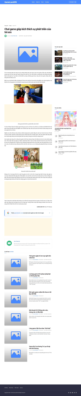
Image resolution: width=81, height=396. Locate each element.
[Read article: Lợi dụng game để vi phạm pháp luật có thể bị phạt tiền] (15, 281)
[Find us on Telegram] (70, 392)
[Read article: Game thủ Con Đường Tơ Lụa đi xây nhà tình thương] (15, 354)
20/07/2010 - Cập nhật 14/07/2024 (25, 35)
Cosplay (47, 2)
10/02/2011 (41, 350)
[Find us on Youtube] (72, 392)
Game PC (14, 25)
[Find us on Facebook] (68, 392)
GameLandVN (10, 2)
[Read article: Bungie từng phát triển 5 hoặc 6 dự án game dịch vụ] (58, 67)
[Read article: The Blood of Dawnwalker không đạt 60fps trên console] (58, 53)
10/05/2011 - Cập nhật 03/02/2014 (45, 330)
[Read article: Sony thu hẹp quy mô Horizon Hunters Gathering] (58, 81)
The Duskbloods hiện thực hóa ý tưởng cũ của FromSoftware (69, 73)
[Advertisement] (40, 15)
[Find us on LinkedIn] (76, 392)
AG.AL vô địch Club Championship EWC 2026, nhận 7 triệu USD (69, 59)
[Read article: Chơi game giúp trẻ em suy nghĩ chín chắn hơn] (15, 263)
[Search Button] (75, 2)
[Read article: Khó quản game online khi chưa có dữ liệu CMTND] (15, 299)
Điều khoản (11, 387)
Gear (42, 2)
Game (33, 2)
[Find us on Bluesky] (74, 392)
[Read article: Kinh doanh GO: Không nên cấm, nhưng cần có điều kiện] (15, 317)
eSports (38, 2)
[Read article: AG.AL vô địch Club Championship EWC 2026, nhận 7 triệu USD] (58, 60)
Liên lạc (21, 387)
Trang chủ (6, 25)
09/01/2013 (41, 277)
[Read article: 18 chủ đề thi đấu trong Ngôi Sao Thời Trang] (66, 119)
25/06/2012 (41, 295)
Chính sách (17, 387)
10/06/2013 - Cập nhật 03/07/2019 (45, 259)
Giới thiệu (6, 387)
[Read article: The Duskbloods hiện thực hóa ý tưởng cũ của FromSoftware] (58, 74)
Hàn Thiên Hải (14, 35)
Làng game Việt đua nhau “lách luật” (40, 328)
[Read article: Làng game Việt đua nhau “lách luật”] (15, 335)
